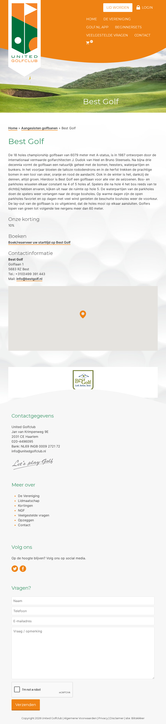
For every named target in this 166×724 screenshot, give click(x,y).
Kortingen (25, 506)
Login (147, 8)
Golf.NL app (97, 27)
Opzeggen (26, 520)
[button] (83, 314)
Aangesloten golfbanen (39, 128)
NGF (21, 510)
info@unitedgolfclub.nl (29, 451)
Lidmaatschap (28, 501)
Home (91, 19)
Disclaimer (117, 718)
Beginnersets (128, 27)
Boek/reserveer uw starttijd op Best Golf (39, 242)
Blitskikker (138, 718)
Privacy (103, 718)
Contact (142, 35)
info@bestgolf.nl (29, 279)
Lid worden (117, 8)
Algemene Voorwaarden (80, 718)
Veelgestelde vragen (107, 35)
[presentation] (42, 690)
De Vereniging (117, 19)
